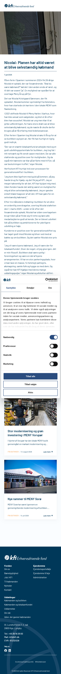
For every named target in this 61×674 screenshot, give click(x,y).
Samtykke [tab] (11, 287)
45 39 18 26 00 (16, 633)
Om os (7, 569)
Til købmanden (11, 582)
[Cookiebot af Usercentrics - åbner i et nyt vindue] (45, 280)
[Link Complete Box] (30, 424)
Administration (40, 577)
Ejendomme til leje (41, 573)
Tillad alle (30, 376)
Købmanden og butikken (15, 600)
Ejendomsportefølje (42, 569)
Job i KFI (8, 577)
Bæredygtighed (11, 573)
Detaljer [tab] (30, 287)
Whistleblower (40, 662)
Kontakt (7, 590)
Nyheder (8, 586)
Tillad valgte (30, 384)
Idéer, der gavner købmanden (17, 617)
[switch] (54, 346)
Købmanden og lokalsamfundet (18, 605)
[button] (55, 5)
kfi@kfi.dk (14, 637)
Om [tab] (50, 287)
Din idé (7, 613)
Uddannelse (9, 609)
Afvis (30, 392)
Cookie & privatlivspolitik (24, 662)
